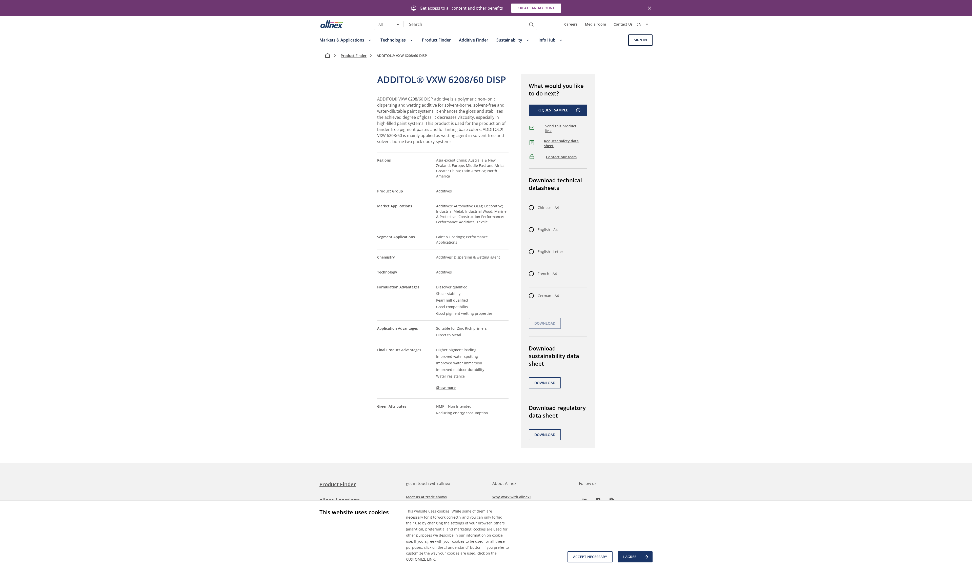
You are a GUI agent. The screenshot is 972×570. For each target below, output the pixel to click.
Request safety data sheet (561, 143)
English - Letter (550, 251)
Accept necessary (590, 556)
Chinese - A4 (548, 207)
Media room (595, 24)
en (639, 24)
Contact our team (561, 156)
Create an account (536, 8)
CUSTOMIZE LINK (420, 559)
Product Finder (354, 55)
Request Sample (552, 110)
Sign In (640, 40)
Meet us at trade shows (426, 497)
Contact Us (623, 24)
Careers (570, 24)
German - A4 (548, 295)
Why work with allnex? (511, 497)
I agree (629, 556)
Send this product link (560, 128)
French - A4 (547, 273)
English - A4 (548, 229)
